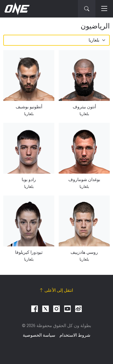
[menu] (104, 9)
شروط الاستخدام (75, 335)
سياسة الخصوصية (39, 335)
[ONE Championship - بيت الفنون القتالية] (16, 8)
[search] (86, 9)
